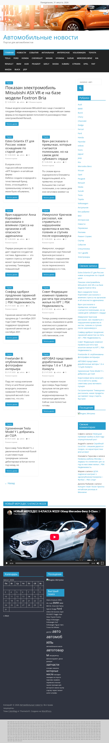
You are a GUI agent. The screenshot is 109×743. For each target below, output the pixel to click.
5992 (82, 730)
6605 (49, 722)
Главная (9, 52)
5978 (8, 731)
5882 (11, 733)
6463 (87, 723)
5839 (49, 733)
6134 (56, 728)
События (33, 52)
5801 (97, 733)
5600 (46, 737)
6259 (59, 726)
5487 (79, 739)
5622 (11, 737)
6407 (41, 725)
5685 (34, 736)
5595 (59, 737)
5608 (34, 737)
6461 (89, 723)
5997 (72, 730)
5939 (59, 731)
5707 (19, 736)
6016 (41, 730)
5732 (84, 734)
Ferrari (81, 129)
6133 (59, 728)
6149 (49, 728)
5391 (11, 741)
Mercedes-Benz (84, 58)
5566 (16, 739)
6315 (26, 726)
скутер (61, 688)
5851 (36, 733)
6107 (67, 728)
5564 (21, 739)
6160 (44, 728)
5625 (99, 736)
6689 (8, 722)
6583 (64, 722)
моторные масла (52, 672)
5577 (84, 737)
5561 (26, 739)
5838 (51, 733)
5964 (29, 731)
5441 (92, 739)
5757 (61, 734)
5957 (39, 731)
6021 (34, 730)
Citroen (76, 64)
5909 (77, 731)
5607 (36, 737)
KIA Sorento (55, 612)
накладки (57, 674)
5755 (64, 734)
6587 (61, 722)
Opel (85, 64)
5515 (74, 739)
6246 (61, 726)
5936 (64, 731)
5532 (67, 739)
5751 (69, 734)
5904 (84, 731)
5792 (19, 734)
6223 (74, 726)
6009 (51, 730)
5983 (92, 730)
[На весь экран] (102, 563)
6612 (44, 722)
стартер (49, 690)
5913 (74, 731)
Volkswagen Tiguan (53, 625)
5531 (69, 739)
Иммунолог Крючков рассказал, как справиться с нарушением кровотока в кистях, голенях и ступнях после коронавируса (57, 224)
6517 (46, 723)
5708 (16, 736)
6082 (82, 728)
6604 (51, 722)
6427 (29, 725)
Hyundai (60, 58)
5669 (51, 736)
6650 (36, 722)
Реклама (81, 232)
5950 (44, 731)
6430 (26, 725)
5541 (51, 739)
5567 (13, 739)
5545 (41, 739)
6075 (97, 728)
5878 (21, 733)
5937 (61, 731)
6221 (79, 726)
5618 (21, 737)
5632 (89, 736)
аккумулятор (54, 655)
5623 (8, 737)
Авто (62, 625)
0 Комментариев (35, 102)
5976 (11, 731)
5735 (82, 734)
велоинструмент (52, 659)
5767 (44, 734)
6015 (44, 730)
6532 (31, 723)
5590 (69, 737)
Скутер (81, 240)
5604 (39, 737)
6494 (64, 723)
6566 (84, 722)
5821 (72, 733)
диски (61, 659)
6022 (31, 730)
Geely (46, 64)
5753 (67, 734)
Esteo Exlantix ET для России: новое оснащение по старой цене (19, 146)
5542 (49, 739)
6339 (97, 725)
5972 (21, 731)
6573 (79, 722)
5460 (87, 739)
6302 (34, 726)
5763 (49, 734)
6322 (11, 726)
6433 (19, 725)
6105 (69, 728)
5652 (79, 736)
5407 (99, 739)
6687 (13, 722)
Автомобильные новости (40, 37)
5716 (13, 736)
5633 (87, 736)
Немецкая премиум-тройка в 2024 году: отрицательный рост (91, 437)
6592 (59, 722)
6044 (19, 730)
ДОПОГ (49, 632)
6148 (51, 728)
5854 (29, 733)
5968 (24, 731)
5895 (89, 731)
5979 (99, 730)
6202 (97, 726)
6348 (82, 725)
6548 (16, 723)
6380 (64, 725)
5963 (31, 731)
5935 (67, 731)
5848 (44, 733)
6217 (87, 726)
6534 (26, 723)
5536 (64, 739)
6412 (39, 725)
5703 (24, 736)
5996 (74, 730)
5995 (77, 730)
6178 (24, 728)
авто (56, 631)
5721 (94, 734)
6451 (94, 723)
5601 (44, 737)
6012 (49, 730)
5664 (56, 736)
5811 (84, 733)
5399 (8, 741)
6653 (29, 722)
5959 (36, 731)
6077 (92, 728)
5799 (99, 733)
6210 (92, 726)
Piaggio (56, 614)
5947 (51, 731)
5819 (74, 733)
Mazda (8, 69)
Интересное (63, 52)
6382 (59, 725)
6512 (51, 723)
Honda (25, 58)
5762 (51, 734)
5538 (59, 739)
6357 (74, 725)
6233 (67, 726)
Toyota (92, 52)
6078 (89, 728)
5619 (19, 737)
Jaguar (81, 154)
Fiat (93, 64)
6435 (16, 725)
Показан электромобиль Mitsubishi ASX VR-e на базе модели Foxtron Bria (33, 93)
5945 (56, 731)
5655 (77, 736)
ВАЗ (79, 215)
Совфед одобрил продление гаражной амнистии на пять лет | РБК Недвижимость (20, 297)
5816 (82, 733)
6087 (79, 728)
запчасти (52, 664)
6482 (72, 723)
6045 (16, 730)
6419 (36, 725)
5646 (82, 736)
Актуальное (48, 52)
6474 (82, 723)
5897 (87, 731)
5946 (54, 731)
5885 (99, 731)
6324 (8, 726)
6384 (54, 725)
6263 (56, 726)
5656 (74, 736)
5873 (16, 733)
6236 (64, 726)
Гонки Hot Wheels (52, 627)
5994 (79, 730)
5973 (19, 731)
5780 (36, 734)
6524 (41, 723)
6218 (84, 726)
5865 (24, 733)
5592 (64, 737)
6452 (92, 723)
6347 (84, 725)
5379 (16, 741)
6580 (69, 722)
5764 (46, 734)
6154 (36, 728)
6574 (77, 722)
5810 (87, 733)
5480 (82, 739)
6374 (69, 725)
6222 (77, 726)
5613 (31, 737)
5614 (29, 737)
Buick (17, 69)
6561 (89, 722)
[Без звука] (98, 563)
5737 (77, 734)
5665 (54, 736)
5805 (92, 733)
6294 (36, 726)
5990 (84, 730)
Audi (26, 64)
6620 (41, 722)
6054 (11, 730)
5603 (41, 737)
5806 (89, 733)
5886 (97, 731)
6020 (36, 730)
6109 (64, 728)
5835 (59, 733)
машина (56, 668)
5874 (13, 733)
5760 (54, 734)
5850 (39, 733)
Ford (16, 58)
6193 (99, 726)
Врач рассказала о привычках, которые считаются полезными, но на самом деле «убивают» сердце (56, 150)
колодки (49, 668)
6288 (44, 726)
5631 (92, 736)
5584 (79, 737)
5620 (16, 737)
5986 (89, 730)
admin (22, 102)
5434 (94, 739)
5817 (79, 733)
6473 (84, 723)
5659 (67, 736)
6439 (8, 725)
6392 (46, 725)
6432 (21, 725)
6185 (21, 728)
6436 (13, 725)
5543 (46, 739)
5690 (31, 736)
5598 (51, 737)
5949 (46, 731)
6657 (26, 722)
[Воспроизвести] (6, 563)
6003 (59, 730)
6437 (11, 725)
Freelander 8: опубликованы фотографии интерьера (15, 363)
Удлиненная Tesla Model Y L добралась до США (19, 431)
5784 (31, 734)
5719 (99, 734)
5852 (34, 733)
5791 (21, 734)
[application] (54, 537)
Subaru (65, 64)
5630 (94, 736)
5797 (8, 734)
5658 (69, 736)
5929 (69, 731)
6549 (13, 723)
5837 (54, 733)
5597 (54, 737)
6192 (8, 728)
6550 (11, 723)
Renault (9, 64)
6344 (89, 725)
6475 (79, 723)
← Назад (10, 483)
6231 (72, 726)
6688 (11, 722)
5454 (89, 739)
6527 (36, 723)
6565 (87, 722)
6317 (21, 726)
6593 (56, 722)
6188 (13, 728)
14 (29, 596)
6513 (49, 723)
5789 (26, 734)
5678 (44, 736)
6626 (39, 722)
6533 (29, 723)
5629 (97, 736)
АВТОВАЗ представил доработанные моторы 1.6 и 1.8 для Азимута (57, 363)
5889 (94, 731)
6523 (44, 723)
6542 (19, 723)
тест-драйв (83, 253)
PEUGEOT (49, 614)
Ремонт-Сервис (85, 236)
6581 (67, 722)
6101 (72, 728)
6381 (61, 725)
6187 (16, 728)
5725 (89, 734)
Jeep (25, 69)
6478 (74, 723)
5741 (74, 734)
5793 (16, 734)
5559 (31, 739)
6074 (99, 728)
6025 (24, 730)
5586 (74, 737)
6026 (21, 730)
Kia (96, 58)
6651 (34, 722)
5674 (46, 736)
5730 (87, 734)
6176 (26, 728)
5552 (36, 739)
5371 (21, 741)
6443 (99, 723)
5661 (61, 736)
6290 (41, 726)
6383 (56, 725)
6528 (34, 723)
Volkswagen (79, 52)
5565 (19, 739)
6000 (64, 730)
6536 (24, 723)
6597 (54, 722)
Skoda (55, 64)
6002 (61, 730)
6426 (31, 725)
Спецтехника (84, 248)
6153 (39, 728)
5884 (8, 733)
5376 (19, 741)
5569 (8, 739)
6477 (77, 723)
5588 (72, 737)
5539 (56, 739)
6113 (61, 728)
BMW (18, 64)
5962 (34, 731)
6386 (49, 725)
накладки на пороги (53, 677)
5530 (72, 739)
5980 (97, 730)
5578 (82, 737)
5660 (64, 736)
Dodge (81, 125)
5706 (21, 736)
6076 (94, 728)
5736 (79, 734)
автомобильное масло (54, 646)
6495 (61, 723)
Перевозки (83, 228)
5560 (29, 739)
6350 (79, 725)
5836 (56, 733)
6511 (54, 723)
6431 (24, 725)
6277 (51, 726)
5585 (77, 737)
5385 (13, 741)
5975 (13, 731)
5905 (82, 731)
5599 (49, 737)
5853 (31, 733)
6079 (87, 728)
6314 (29, 726)
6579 (72, 722)
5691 (29, 736)
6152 (41, 728)
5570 (99, 737)
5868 (19, 733)
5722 (92, 734)
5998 (69, 730)
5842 (46, 733)
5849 (41, 733)
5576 (87, 737)
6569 (82, 722)
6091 (74, 728)
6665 (19, 722)
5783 (34, 734)
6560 (92, 722)
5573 (94, 737)
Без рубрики (83, 211)
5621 (13, 737)
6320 (13, 726)
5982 (94, 730)
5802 (94, 733)
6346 (87, 725)
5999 (67, 730)
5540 (54, 739)
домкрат (49, 661)
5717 (11, 736)
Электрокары (84, 257)
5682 (39, 736)
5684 (36, 736)
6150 (46, 728)
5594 (61, 737)
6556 (99, 722)
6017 (39, 730)
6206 (94, 726)
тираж (54, 690)
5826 (67, 733)
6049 (13, 730)
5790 (24, 734)
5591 (67, 737)
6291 (39, 726)
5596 (56, 737)
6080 (84, 728)
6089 (77, 728)
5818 (77, 733)
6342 (94, 725)
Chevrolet (37, 58)
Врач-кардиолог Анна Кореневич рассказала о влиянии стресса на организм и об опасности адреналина (20, 224)
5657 (72, 736)
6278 (49, 726)
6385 (51, 725)
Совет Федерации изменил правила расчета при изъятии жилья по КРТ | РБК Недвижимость (57, 299)
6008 (54, 730)
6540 (21, 723)
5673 (49, 736)
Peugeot (36, 64)
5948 (49, 731)
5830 (61, 733)
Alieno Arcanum (51, 600)
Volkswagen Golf (52, 622)
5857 (26, 733)
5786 (29, 734)
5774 (39, 734)
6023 (29, 730)
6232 (69, 726)
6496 (59, 723)
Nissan (49, 58)
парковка (49, 680)
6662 (24, 722)
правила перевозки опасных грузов (53, 682)
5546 (39, 739)
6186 (19, 728)
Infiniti (81, 145)
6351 (77, 725)
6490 (67, 723)
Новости (21, 52)
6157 (31, 728)
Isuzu (80, 150)
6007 (56, 730)
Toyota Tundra (56, 617)
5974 (16, 731)
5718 (8, 736)
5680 (41, 736)
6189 (11, 728)
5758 (59, 734)
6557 (97, 722)
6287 (46, 726)
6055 (8, 730)
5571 (97, 737)
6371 (72, 725)
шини (48, 693)
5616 (24, 737)
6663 (21, 722)
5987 (87, 730)
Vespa (48, 620)
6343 (92, 725)
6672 (16, 722)
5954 (41, 731)
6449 (97, 723)
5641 (84, 736)
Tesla (7, 58)
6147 (54, 728)
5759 (56, 734)
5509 (77, 739)
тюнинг (60, 690)
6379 (67, 725)
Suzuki (70, 58)
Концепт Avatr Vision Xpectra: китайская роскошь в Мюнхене (91, 489)
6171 (29, 728)
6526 (39, 723)
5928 (72, 731)
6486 (69, 723)
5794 (13, 734)
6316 (24, 726)
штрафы (54, 693)
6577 (74, 722)
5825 (69, 733)
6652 (31, 722)
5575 (89, 737)
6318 (19, 726)
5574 (92, 737)
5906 (79, 731)
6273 (54, 726)
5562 (24, 739)
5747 (72, 734)
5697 (26, 736)
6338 (99, 725)
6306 (31, 726)
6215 (89, 726)
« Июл (6, 615)
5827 (64, 733)
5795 (11, 734)
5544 (44, 739)
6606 (46, 722)
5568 (11, 739)
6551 (8, 723)
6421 (34, 725)
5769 (41, 734)
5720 (97, 734)
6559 (94, 722)
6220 (82, 726)
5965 (26, 731)
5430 (97, 739)
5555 (34, 739)
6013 (46, 730)
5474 (84, 739)
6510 (56, 723)
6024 (26, 730)
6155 (34, 728)
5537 (61, 739)
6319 (16, 726)
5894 (92, 731)
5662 (59, 736)
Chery (80, 117)
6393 (44, 725)
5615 (26, 737)
